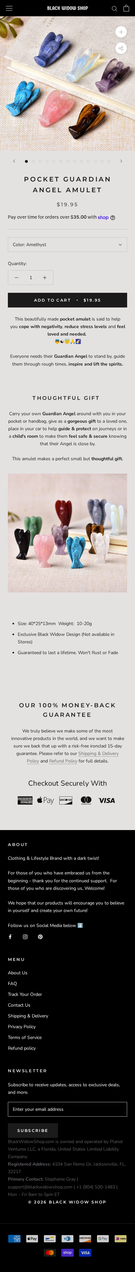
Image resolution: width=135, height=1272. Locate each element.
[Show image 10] (88, 161)
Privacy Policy (22, 1027)
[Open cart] (126, 8)
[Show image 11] (95, 161)
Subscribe (32, 1130)
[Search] (115, 8)
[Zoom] (121, 32)
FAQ (12, 984)
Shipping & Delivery (28, 1016)
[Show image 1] (26, 161)
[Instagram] (25, 936)
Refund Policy (63, 761)
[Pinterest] (40, 936)
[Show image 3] (40, 161)
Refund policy (22, 1048)
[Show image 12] (102, 161)
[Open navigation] (9, 8)
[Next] (121, 161)
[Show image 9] (81, 161)
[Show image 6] (60, 161)
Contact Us (19, 1005)
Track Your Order (25, 994)
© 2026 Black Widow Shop (67, 1202)
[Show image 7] (67, 161)
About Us (18, 973)
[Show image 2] (33, 161)
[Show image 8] (74, 161)
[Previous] (14, 161)
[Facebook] (10, 936)
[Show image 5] (53, 161)
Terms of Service (25, 1037)
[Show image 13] (108, 161)
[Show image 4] (47, 161)
